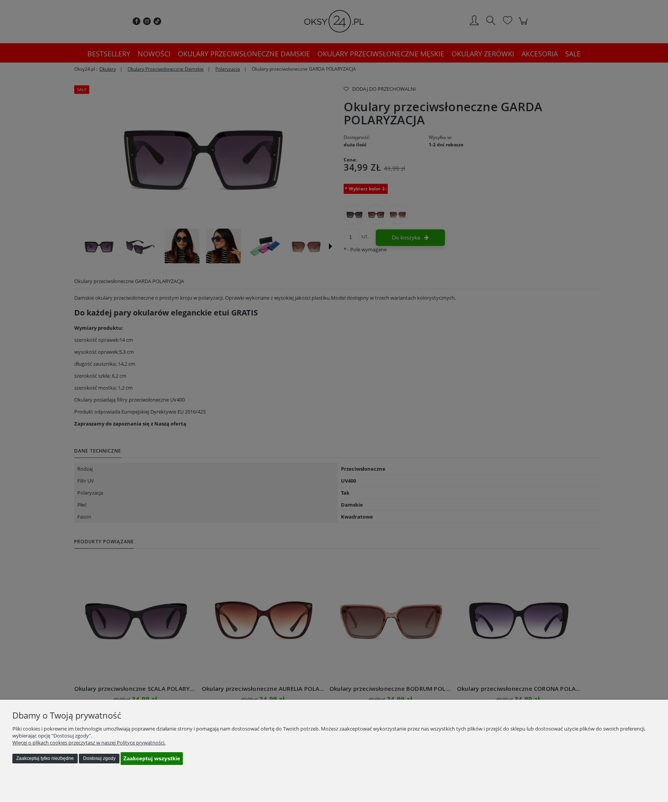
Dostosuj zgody (99, 758)
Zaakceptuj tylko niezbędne (45, 758)
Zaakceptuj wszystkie (151, 758)
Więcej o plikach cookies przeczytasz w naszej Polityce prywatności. (88, 742)
